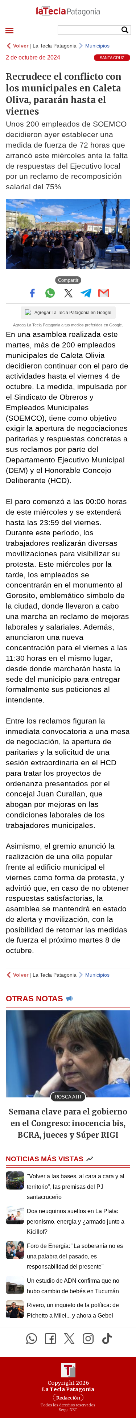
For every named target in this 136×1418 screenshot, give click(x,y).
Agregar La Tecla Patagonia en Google (72, 312)
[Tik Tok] (107, 1338)
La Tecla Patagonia (55, 46)
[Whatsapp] (31, 1338)
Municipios (97, 46)
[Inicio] (68, 11)
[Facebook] (50, 1338)
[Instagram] (88, 1338)
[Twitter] (69, 1338)
